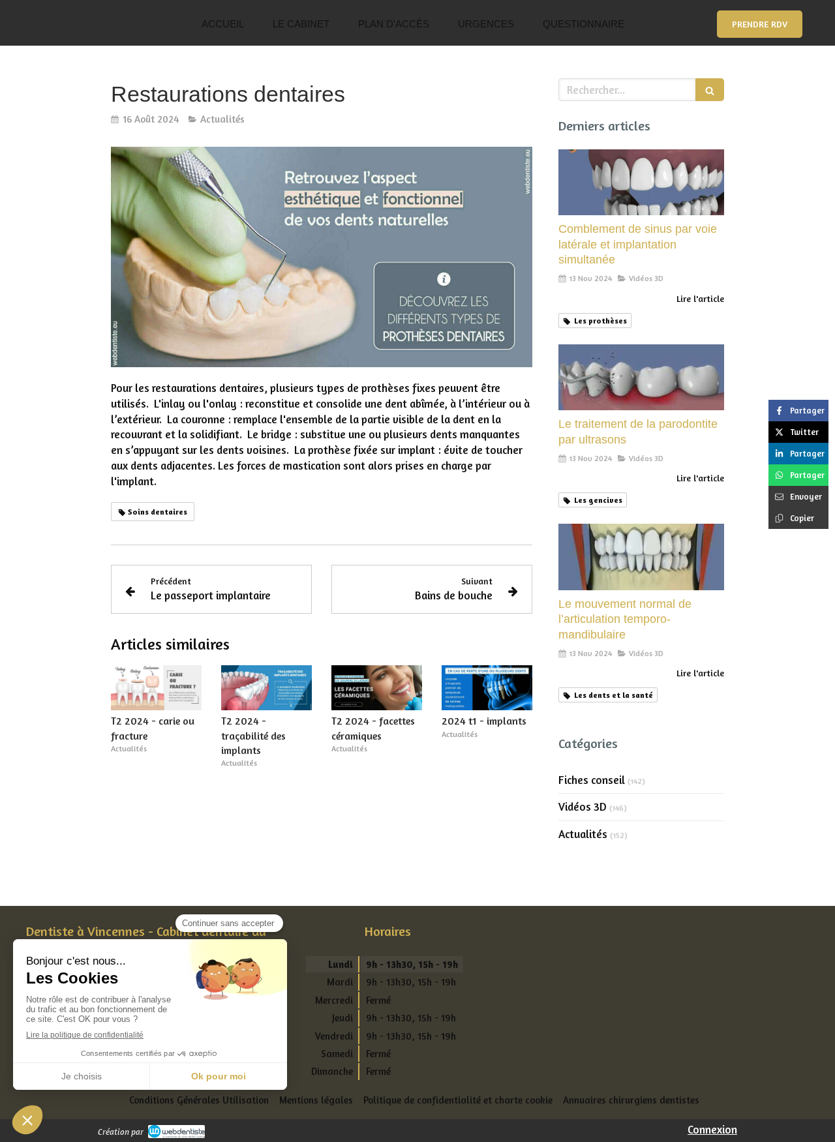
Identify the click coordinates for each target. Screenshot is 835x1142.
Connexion (712, 1129)
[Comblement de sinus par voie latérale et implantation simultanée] (641, 182)
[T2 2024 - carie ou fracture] (156, 688)
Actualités (582, 834)
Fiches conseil (591, 780)
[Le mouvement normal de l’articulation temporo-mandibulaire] (641, 557)
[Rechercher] (709, 89)
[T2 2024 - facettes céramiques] (376, 688)
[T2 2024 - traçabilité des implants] (266, 688)
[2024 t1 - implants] (487, 688)
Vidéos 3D (582, 806)
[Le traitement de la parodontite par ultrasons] (641, 377)
